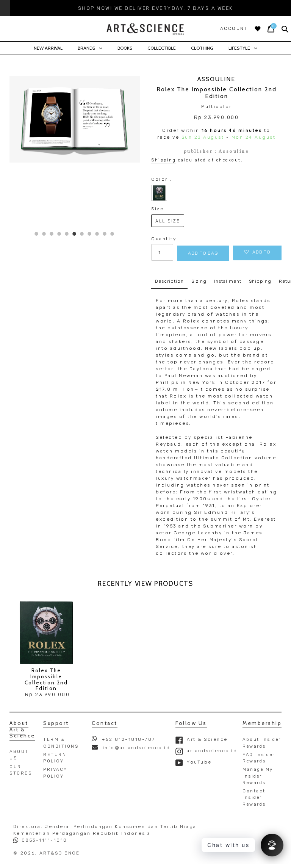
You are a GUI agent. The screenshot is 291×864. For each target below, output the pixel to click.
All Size (167, 221)
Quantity (162, 238)
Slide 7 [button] (83, 233)
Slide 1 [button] (38, 233)
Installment (227, 281)
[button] (257, 252)
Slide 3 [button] (53, 233)
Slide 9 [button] (98, 233)
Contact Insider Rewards (254, 797)
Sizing (199, 281)
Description (169, 281)
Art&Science (59, 853)
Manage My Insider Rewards (257, 776)
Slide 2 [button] (45, 233)
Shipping (163, 160)
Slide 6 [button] (75, 233)
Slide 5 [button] (68, 233)
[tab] (37, 234)
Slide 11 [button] (113, 233)
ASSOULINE (216, 79)
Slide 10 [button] (106, 233)
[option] (145, 8)
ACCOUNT (234, 28)
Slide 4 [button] (60, 233)
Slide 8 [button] (91, 233)
